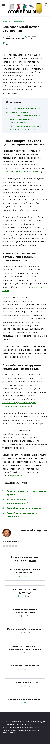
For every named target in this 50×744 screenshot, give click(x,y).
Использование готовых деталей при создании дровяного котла (25, 119)
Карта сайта (16, 476)
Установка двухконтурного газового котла (25, 571)
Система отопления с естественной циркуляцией (25, 647)
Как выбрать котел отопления (24, 508)
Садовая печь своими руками (25, 699)
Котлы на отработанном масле (25, 629)
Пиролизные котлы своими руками (21, 172)
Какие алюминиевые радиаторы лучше (25, 611)
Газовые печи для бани (25, 682)
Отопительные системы (25, 665)
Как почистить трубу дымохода (25, 591)
